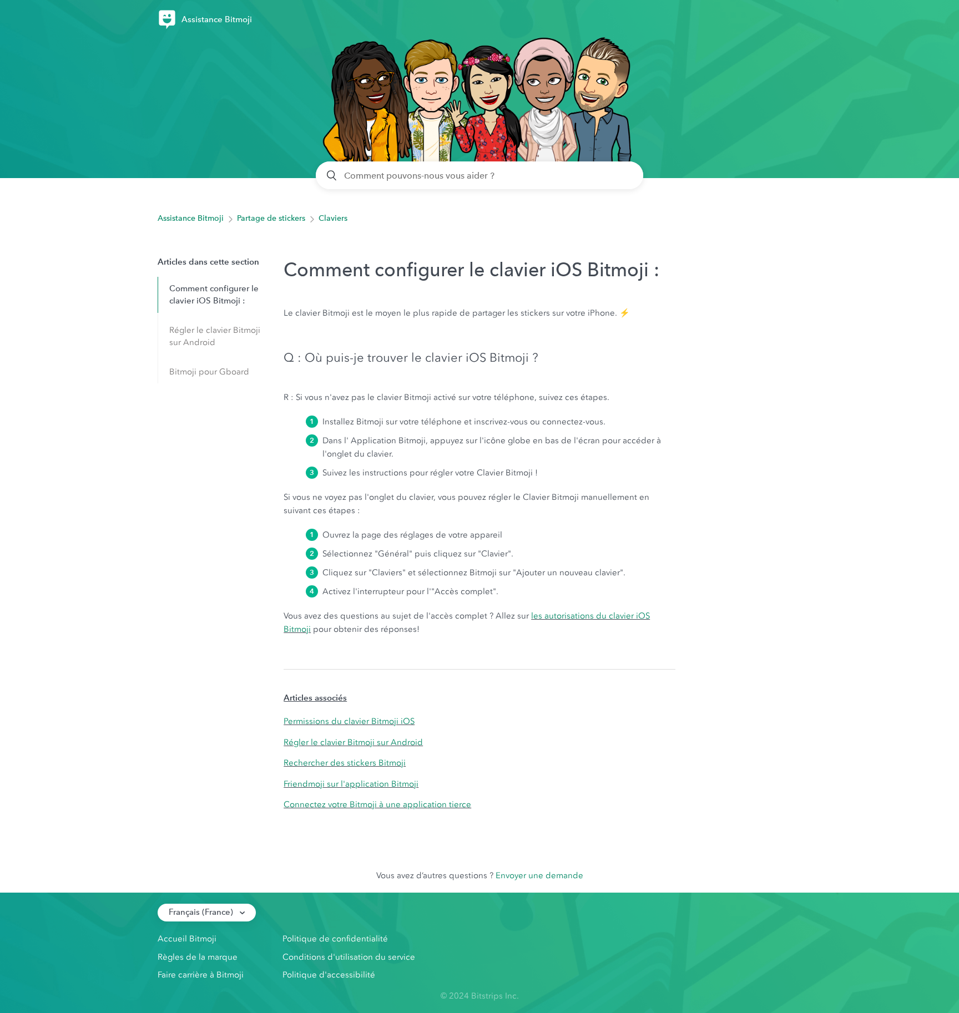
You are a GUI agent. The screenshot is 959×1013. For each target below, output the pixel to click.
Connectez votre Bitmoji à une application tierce (377, 804)
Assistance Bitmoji (191, 218)
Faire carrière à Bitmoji (201, 975)
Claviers (333, 218)
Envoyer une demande (539, 875)
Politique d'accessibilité (328, 975)
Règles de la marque (198, 957)
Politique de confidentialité (335, 939)
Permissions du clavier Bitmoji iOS (349, 721)
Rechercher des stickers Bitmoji (345, 763)
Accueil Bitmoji (187, 939)
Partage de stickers (271, 218)
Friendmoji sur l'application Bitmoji (351, 784)
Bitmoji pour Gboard (209, 372)
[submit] (332, 175)
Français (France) (202, 912)
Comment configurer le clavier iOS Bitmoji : (214, 294)
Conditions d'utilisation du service (348, 957)
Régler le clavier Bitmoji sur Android (214, 336)
